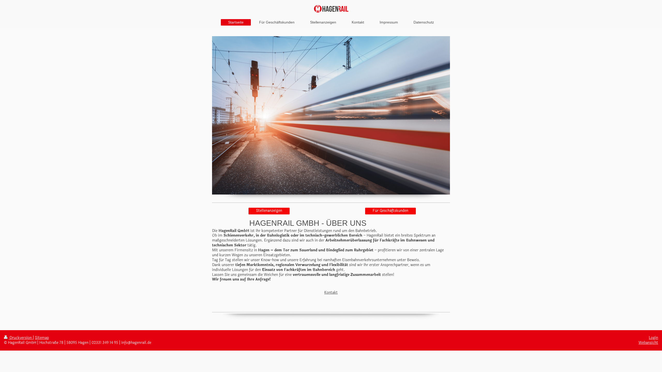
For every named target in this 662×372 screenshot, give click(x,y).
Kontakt (331, 292)
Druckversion (21, 337)
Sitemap (42, 337)
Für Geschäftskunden (390, 210)
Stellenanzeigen (269, 210)
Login (653, 337)
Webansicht (648, 342)
